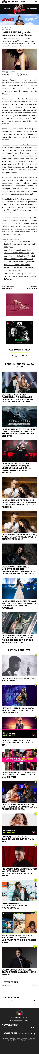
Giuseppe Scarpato (9, 72)
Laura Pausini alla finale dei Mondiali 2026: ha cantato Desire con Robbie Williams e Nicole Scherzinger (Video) (19, 259)
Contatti (18, 1038)
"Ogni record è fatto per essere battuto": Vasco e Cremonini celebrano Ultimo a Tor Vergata (20, 267)
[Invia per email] (27, 75)
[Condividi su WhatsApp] (12, 75)
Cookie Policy (11, 1039)
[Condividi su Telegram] (21, 75)
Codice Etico (24, 1038)
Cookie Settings (28, 1039)
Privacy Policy (32, 1038)
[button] (24, 75)
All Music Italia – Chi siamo (9, 1038)
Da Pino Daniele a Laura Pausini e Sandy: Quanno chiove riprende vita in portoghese (20, 244)
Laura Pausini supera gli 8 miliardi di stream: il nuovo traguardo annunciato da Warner (20, 276)
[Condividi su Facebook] (15, 75)
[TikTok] (35, 1033)
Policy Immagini (19, 1039)
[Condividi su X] (18, 75)
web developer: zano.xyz (19, 1041)
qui (31, 194)
